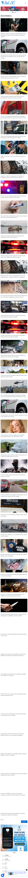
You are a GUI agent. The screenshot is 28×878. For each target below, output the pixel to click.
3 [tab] (15, 12)
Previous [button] (2, 9)
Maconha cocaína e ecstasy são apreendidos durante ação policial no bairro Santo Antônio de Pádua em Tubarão (13, 35)
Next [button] (26, 9)
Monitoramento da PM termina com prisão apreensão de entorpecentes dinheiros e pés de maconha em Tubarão (13, 56)
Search (2, 819)
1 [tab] (12, 12)
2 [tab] (14, 852)
